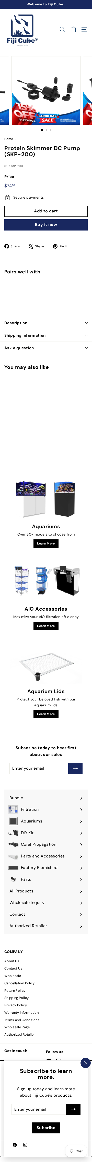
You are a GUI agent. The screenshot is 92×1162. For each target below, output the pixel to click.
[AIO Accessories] (46, 582)
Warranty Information (21, 1012)
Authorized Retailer (19, 1034)
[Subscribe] (73, 1109)
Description (15, 322)
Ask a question (19, 347)
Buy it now (46, 224)
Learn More (46, 543)
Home (8, 139)
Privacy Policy (15, 1005)
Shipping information (25, 335)
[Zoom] (73, 117)
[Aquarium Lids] (46, 664)
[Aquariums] (46, 499)
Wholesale (12, 976)
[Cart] (73, 29)
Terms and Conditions (21, 1020)
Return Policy (15, 990)
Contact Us (13, 968)
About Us (11, 961)
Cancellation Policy (19, 983)
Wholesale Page (17, 1027)
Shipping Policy (16, 998)
